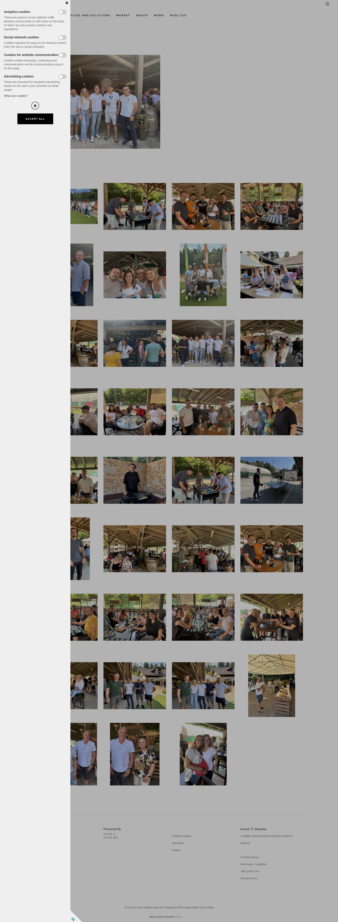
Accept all (35, 118)
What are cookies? (16, 95)
